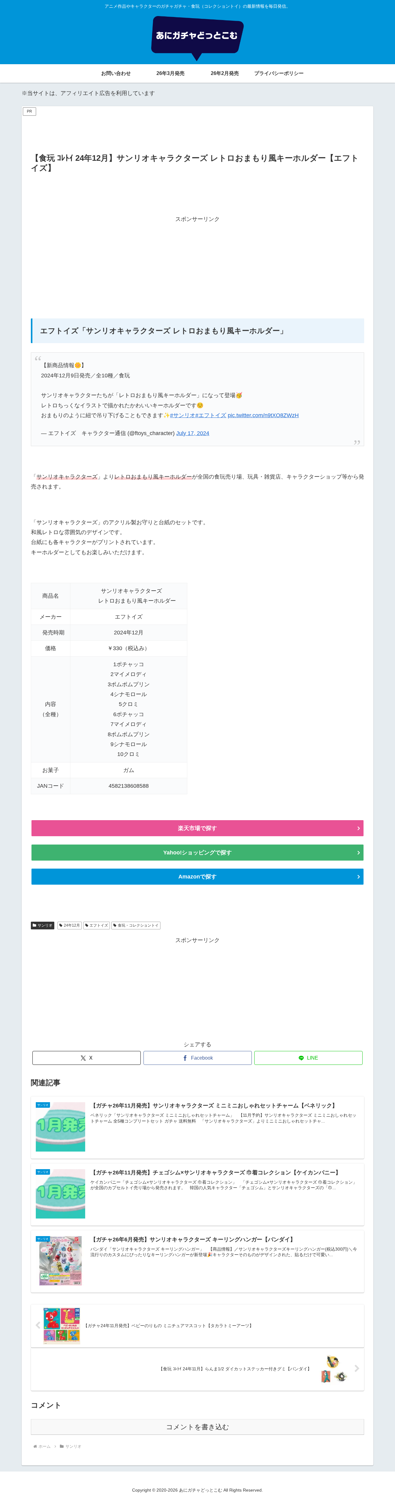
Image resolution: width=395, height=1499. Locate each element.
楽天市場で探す (197, 828)
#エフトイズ (210, 415)
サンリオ (45, 925)
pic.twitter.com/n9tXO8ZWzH (263, 415)
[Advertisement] (197, 131)
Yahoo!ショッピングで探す (197, 852)
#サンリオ (182, 415)
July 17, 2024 (192, 433)
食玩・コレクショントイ (138, 925)
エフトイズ (98, 925)
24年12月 (72, 925)
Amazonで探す (197, 877)
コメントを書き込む (197, 1427)
